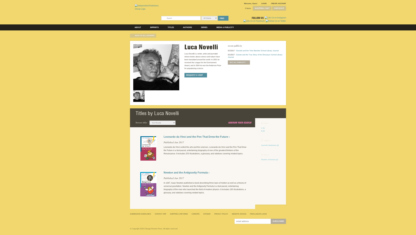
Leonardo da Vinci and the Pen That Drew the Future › (197, 136)
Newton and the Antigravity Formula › (186, 172)
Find (222, 18)
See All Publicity (238, 62)
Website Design (239, 214)
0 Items (248, 8)
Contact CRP (160, 214)
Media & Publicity (225, 27)
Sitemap (207, 214)
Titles (171, 27)
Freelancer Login (258, 214)
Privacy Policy (221, 214)
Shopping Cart (262, 8)
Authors (187, 27)
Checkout (279, 8)
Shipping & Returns (179, 214)
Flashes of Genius (269, 159)
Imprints (154, 27)
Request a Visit (194, 75)
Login (263, 3)
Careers (196, 214)
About (138, 27)
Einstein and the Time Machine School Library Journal (257, 51)
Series (204, 27)
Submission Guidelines (140, 214)
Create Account (278, 3)
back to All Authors (144, 35)
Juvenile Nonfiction (270, 145)
